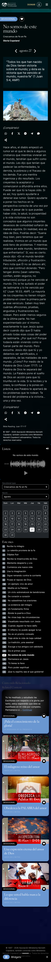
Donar (31, 4)
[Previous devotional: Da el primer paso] (16, 51)
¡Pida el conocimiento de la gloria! (21, 723)
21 (39, 524)
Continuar (27, 709)
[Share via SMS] (38, 133)
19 (25, 524)
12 (25, 518)
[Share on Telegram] (32, 133)
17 (12, 524)
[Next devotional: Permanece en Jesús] (35, 51)
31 (12, 535)
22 (45, 524)
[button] (25, 473)
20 (32, 524)
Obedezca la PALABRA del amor (25, 808)
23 (5, 529)
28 (39, 529)
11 (19, 518)
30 (5, 535)
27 (32, 529)
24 (12, 529)
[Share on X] (18, 133)
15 (45, 518)
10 (12, 518)
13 (32, 518)
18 (19, 524)
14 (39, 518)
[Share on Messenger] (25, 133)
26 (25, 529)
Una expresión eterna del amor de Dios (24, 851)
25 (19, 529)
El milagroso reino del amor (22, 766)
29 (45, 529)
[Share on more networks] (5, 140)
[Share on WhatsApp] (5, 133)
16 (5, 524)
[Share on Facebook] (12, 133)
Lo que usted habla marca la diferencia (22, 896)
